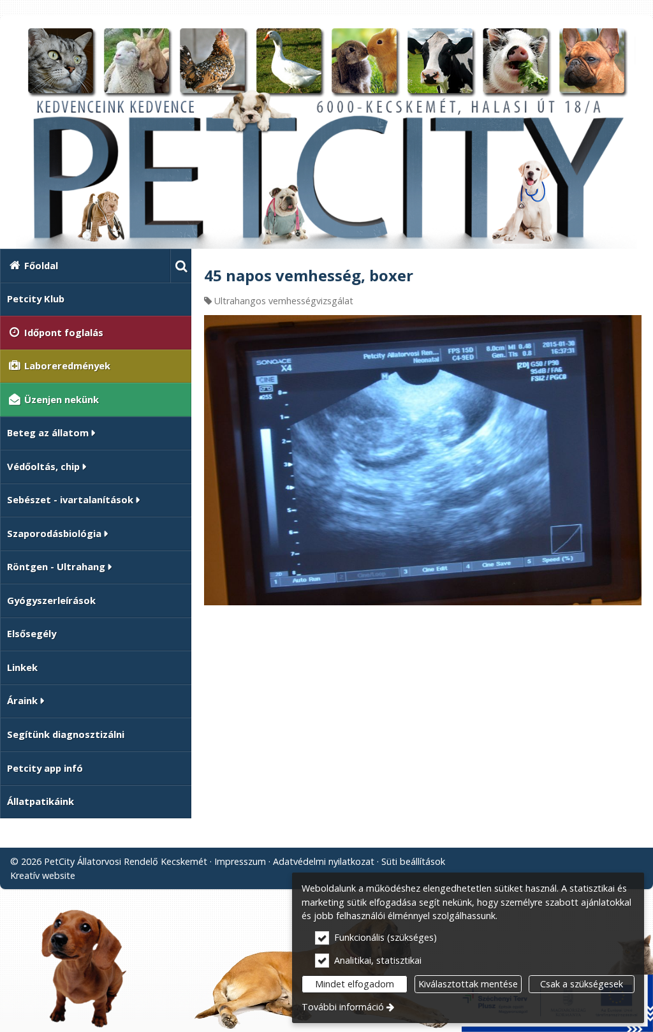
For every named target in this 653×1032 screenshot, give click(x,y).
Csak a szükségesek (581, 984)
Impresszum (240, 861)
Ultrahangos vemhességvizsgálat (283, 301)
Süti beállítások (413, 861)
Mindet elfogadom (354, 984)
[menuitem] (180, 266)
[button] (180, 266)
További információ (343, 1007)
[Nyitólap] (326, 137)
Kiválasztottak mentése (468, 984)
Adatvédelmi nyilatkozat (323, 861)
